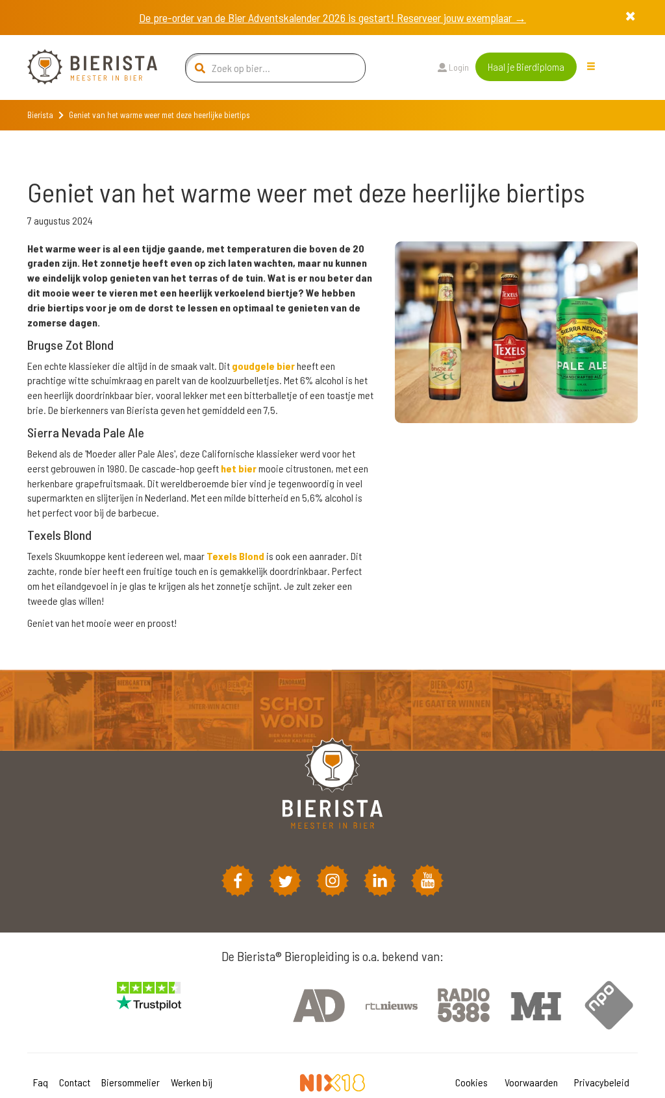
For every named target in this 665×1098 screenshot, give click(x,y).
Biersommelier (130, 1082)
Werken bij (191, 1082)
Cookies (471, 1082)
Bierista (40, 115)
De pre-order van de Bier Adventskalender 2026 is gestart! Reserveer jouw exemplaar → (332, 17)
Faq (40, 1082)
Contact (74, 1082)
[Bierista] (82, 67)
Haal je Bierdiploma (526, 66)
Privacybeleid (601, 1082)
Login (458, 67)
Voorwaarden (531, 1082)
